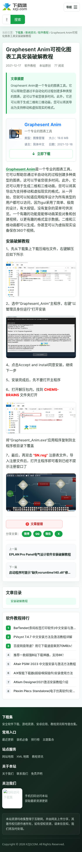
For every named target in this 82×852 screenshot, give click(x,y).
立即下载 (43, 154)
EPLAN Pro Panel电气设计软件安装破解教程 (40, 554)
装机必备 (22, 739)
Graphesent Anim (42, 124)
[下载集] (22, 7)
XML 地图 (23, 756)
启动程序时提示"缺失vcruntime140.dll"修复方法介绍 (41, 572)
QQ (37, 533)
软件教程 (43, 32)
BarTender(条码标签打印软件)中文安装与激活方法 (45, 628)
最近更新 (8, 739)
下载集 (19, 32)
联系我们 (22, 773)
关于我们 (8, 773)
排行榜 (35, 739)
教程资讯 (37, 756)
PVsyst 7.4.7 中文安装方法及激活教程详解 (43, 637)
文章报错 (37, 524)
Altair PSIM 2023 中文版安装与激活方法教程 (45, 664)
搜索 (17, 19)
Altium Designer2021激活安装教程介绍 (41, 682)
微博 (26, 533)
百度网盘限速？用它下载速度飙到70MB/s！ (44, 646)
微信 (48, 533)
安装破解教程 (19, 601)
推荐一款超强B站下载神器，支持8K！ (39, 655)
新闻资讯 (30, 32)
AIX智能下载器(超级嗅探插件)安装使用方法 (43, 673)
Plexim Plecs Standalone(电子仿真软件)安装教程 (45, 691)
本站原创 (45, 65)
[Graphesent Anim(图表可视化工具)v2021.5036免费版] (15, 134)
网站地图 (8, 756)
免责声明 (36, 773)
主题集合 (48, 739)
